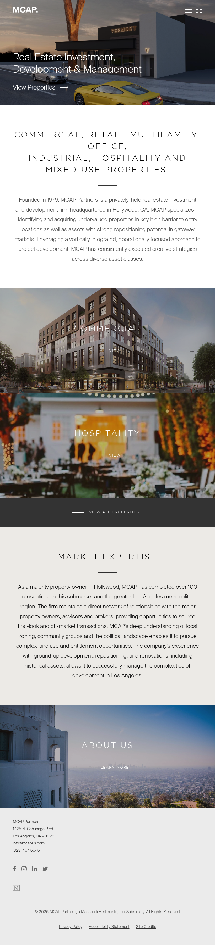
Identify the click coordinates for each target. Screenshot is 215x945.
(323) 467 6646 (26, 850)
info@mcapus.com (29, 843)
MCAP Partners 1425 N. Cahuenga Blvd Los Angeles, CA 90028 (33, 829)
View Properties (34, 87)
